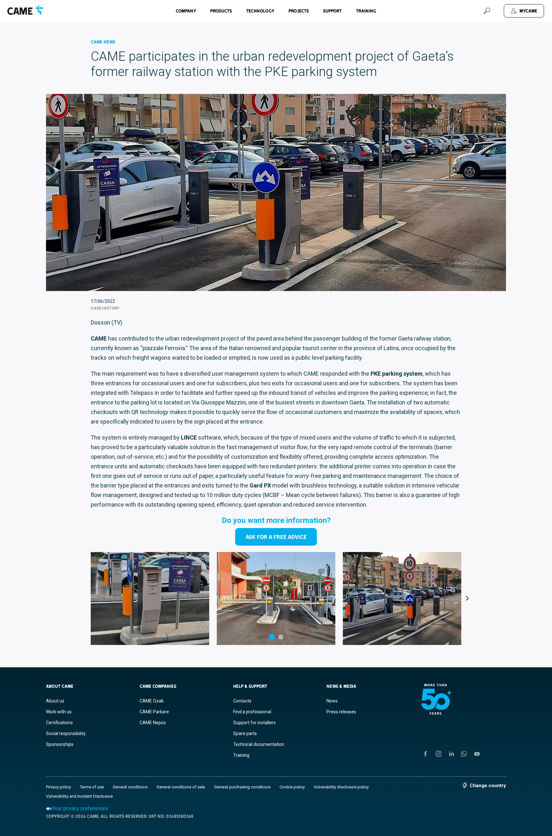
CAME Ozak (152, 700)
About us (55, 700)
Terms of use (92, 787)
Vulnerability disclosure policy (341, 787)
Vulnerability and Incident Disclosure (79, 796)
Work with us (59, 711)
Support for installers (254, 722)
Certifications (59, 722)
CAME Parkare (154, 711)
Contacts (242, 700)
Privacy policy (58, 787)
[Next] (467, 598)
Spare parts (245, 733)
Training (366, 10)
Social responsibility (66, 733)
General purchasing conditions (242, 787)
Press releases (341, 711)
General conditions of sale (181, 787)
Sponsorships (59, 744)
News (332, 700)
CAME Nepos (153, 722)
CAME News (103, 41)
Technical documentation (258, 744)
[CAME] (25, 10)
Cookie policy (292, 787)
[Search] (487, 11)
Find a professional (252, 711)
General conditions (130, 787)
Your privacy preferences (80, 808)
